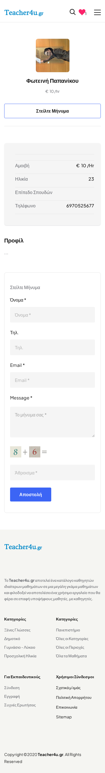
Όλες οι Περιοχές (70, 647)
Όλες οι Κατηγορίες (72, 638)
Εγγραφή (12, 696)
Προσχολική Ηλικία (20, 655)
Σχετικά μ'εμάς (68, 687)
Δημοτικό (12, 638)
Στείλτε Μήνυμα (52, 111)
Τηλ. (14, 332)
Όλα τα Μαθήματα (71, 655)
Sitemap (64, 716)
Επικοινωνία (66, 706)
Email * (17, 365)
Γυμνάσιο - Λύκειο (19, 647)
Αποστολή (30, 494)
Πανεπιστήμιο (68, 629)
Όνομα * (18, 300)
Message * (21, 398)
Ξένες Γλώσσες (17, 629)
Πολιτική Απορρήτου (74, 697)
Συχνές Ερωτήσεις (20, 704)
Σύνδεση (12, 687)
